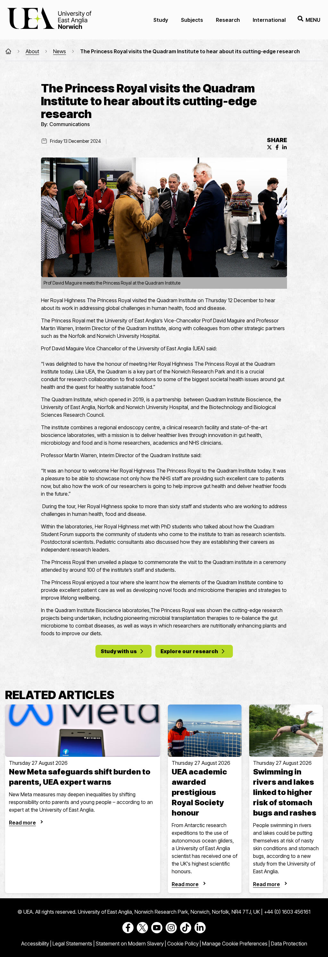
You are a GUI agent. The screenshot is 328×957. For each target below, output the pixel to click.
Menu (313, 20)
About (32, 51)
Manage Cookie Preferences (234, 943)
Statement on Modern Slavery (130, 943)
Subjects (192, 20)
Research (228, 20)
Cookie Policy (183, 943)
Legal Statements (72, 943)
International (269, 20)
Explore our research (189, 651)
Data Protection (289, 943)
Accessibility (35, 943)
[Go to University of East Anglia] (49, 19)
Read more (22, 822)
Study (160, 20)
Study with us (119, 651)
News (59, 51)
